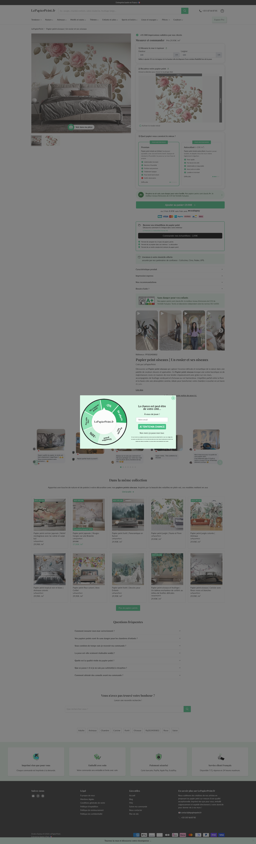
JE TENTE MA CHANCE (152, 426)
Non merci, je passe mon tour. (152, 433)
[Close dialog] (173, 398)
